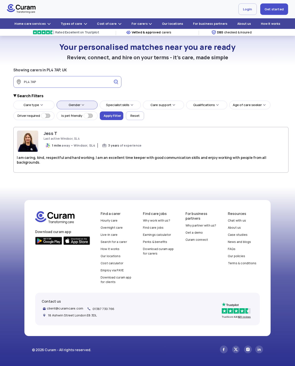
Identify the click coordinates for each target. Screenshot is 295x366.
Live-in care (109, 235)
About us (244, 24)
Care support (161, 105)
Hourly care (109, 220)
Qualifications (204, 105)
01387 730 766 (103, 309)
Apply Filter (112, 115)
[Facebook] (224, 350)
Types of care (72, 24)
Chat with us (237, 220)
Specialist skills (118, 105)
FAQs (232, 249)
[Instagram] (248, 350)
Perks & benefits (155, 242)
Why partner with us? (201, 225)
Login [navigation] (247, 9)
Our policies (236, 256)
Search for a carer (114, 242)
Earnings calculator (157, 235)
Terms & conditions (242, 263)
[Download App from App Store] (76, 241)
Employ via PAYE (112, 270)
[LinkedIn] (259, 350)
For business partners (210, 24)
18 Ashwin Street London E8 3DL (72, 315)
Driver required (28, 115)
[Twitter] (236, 350)
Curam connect (197, 240)
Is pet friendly (71, 115)
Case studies (238, 235)
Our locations (172, 24)
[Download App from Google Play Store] (48, 241)
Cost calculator (112, 263)
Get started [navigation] (274, 9)
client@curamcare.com (65, 308)
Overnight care (112, 227)
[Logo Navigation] (21, 9)
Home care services (30, 24)
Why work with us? (156, 220)
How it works (271, 24)
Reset (135, 115)
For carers (140, 24)
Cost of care (107, 24)
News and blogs (239, 242)
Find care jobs (153, 227)
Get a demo (194, 232)
